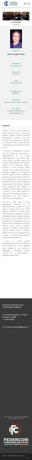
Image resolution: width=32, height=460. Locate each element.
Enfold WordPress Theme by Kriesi (16, 455)
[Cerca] (24, 3)
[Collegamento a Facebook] (25, 457)
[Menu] (27, 3)
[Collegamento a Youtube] (28, 457)
